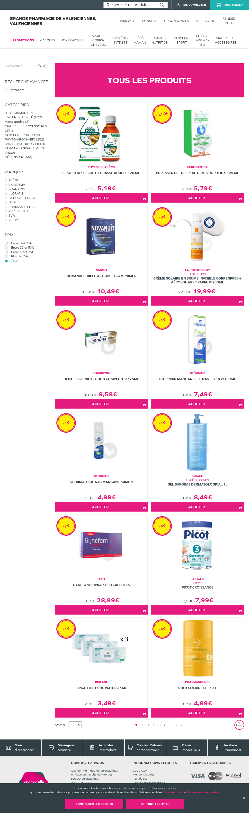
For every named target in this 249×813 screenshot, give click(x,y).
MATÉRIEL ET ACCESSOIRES (226, 40)
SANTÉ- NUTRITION (160, 40)
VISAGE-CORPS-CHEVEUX (98, 40)
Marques (47, 40)
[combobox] (130, 4)
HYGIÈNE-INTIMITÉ (120, 40)
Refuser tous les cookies (203, 792)
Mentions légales (143, 774)
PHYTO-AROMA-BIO (202, 40)
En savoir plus (173, 792)
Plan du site (140, 778)
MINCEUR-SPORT (182, 40)
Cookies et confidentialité (149, 783)
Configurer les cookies (94, 804)
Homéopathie (72, 40)
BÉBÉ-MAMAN (139, 40)
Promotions (23, 40)
